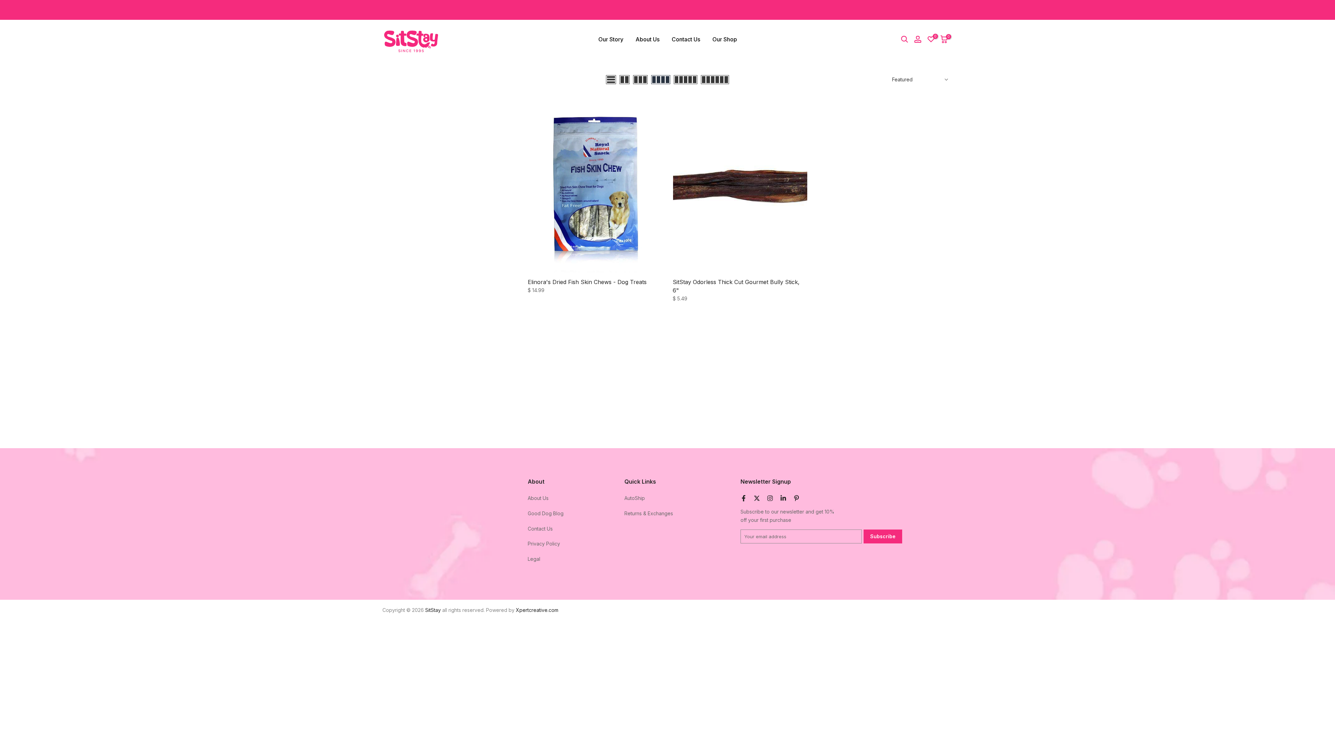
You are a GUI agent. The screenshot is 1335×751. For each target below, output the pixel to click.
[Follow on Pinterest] (796, 498)
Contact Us (686, 39)
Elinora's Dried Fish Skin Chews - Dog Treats (587, 281)
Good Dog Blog (546, 513)
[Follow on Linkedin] (783, 498)
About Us (648, 39)
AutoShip (634, 498)
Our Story (610, 39)
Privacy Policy (544, 544)
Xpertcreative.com (537, 610)
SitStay (433, 610)
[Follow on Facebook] (744, 498)
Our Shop (724, 39)
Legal (534, 559)
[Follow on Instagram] (770, 498)
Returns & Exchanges (648, 513)
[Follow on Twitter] (757, 498)
